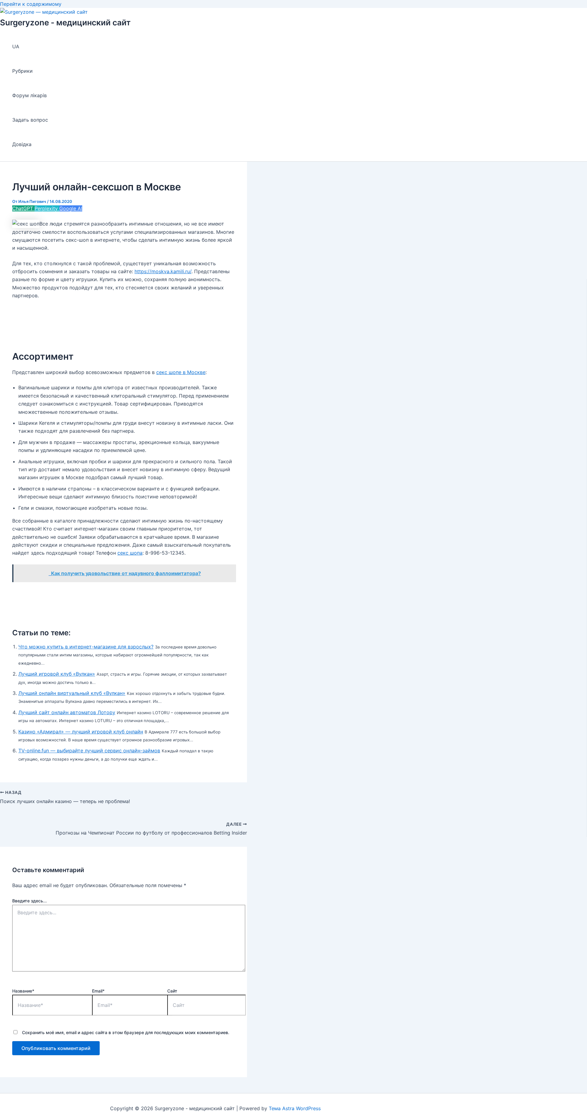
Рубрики (22, 71)
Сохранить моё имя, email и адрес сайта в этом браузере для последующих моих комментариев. (125, 1032)
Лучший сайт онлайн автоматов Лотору (66, 712)
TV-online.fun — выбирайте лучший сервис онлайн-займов (89, 750)
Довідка (21, 144)
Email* (98, 990)
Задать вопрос (30, 120)
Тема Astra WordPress (295, 1108)
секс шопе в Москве (180, 372)
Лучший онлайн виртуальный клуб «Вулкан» (71, 693)
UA (15, 46)
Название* (23, 990)
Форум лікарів (29, 95)
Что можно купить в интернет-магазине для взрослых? (85, 647)
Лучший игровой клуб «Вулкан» (56, 674)
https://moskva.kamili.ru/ (163, 271)
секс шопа (129, 553)
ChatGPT (23, 208)
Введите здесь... (29, 900)
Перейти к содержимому (30, 4)
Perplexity (47, 208)
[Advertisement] (123, 321)
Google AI (70, 208)
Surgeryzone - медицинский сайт (65, 22)
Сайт (172, 990)
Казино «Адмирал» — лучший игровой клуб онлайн (80, 732)
